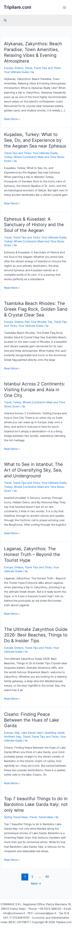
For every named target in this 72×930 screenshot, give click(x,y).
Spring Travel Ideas (16, 817)
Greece (18, 68)
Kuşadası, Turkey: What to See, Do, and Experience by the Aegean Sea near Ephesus (35, 140)
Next (36, 883)
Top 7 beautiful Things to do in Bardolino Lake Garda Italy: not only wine (36, 804)
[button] (5, 20)
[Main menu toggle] (64, 7)
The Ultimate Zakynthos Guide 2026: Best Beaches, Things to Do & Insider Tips (36, 635)
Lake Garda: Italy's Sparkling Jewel (42, 732)
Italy (17, 732)
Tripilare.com (17, 7)
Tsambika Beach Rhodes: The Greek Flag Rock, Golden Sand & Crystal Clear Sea (35, 309)
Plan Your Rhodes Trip (38, 322)
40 (47, 876)
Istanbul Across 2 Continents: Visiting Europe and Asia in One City (34, 389)
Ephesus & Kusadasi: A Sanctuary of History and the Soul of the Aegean (34, 224)
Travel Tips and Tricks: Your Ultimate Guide (30, 153)
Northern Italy (12, 736)
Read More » (12, 119)
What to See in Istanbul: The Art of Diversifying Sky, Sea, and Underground (33, 470)
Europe (8, 68)
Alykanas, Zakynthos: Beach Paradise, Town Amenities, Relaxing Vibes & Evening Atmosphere (33, 52)
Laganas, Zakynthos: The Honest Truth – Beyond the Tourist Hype (32, 554)
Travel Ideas (45, 817)
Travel (28, 68)
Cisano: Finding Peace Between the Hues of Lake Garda (31, 720)
